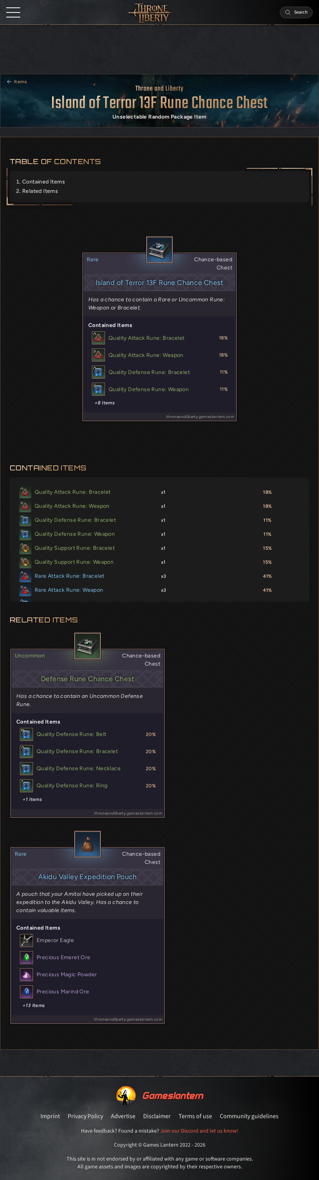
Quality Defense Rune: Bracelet (149, 372)
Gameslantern (172, 1095)
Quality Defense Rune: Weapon (149, 389)
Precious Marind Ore (63, 991)
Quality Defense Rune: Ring (72, 785)
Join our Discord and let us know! (199, 1131)
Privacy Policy (85, 1116)
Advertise (123, 1116)
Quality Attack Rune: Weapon (146, 355)
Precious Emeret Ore (64, 957)
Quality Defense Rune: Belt (71, 734)
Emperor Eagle (55, 940)
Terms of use (195, 1116)
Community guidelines (249, 1116)
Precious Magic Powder (67, 974)
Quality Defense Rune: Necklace (79, 768)
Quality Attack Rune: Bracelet (147, 338)
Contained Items (43, 181)
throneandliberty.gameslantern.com (200, 416)
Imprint (50, 1116)
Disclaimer (157, 1116)
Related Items (40, 191)
